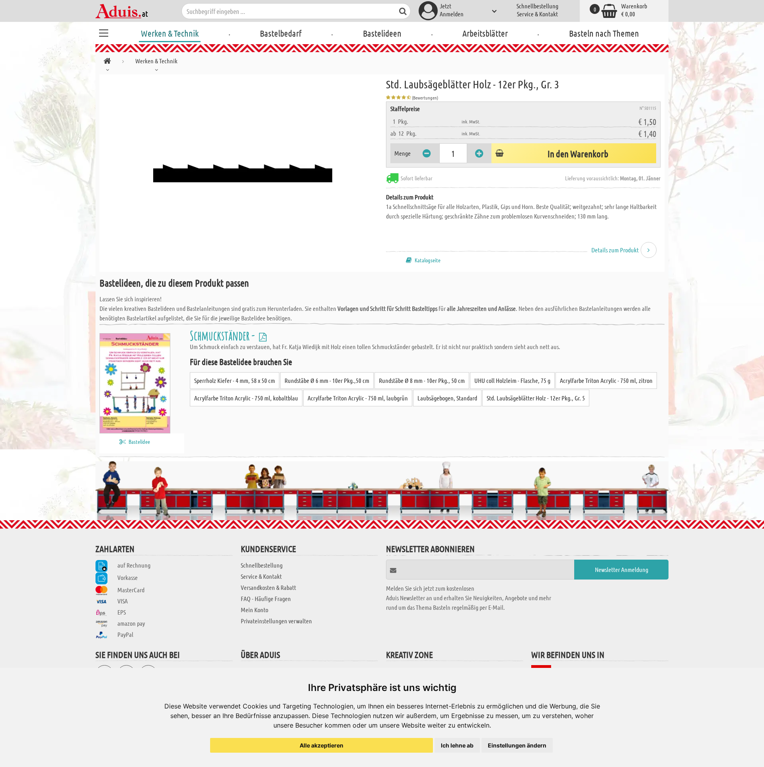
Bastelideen (382, 33)
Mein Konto (254, 609)
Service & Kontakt (537, 14)
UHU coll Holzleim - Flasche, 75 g (512, 380)
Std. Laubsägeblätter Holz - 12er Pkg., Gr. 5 (536, 398)
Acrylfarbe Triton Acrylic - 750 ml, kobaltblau (246, 398)
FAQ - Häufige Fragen (266, 598)
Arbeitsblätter (485, 33)
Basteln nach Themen (604, 33)
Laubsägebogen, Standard (447, 398)
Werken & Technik (170, 33)
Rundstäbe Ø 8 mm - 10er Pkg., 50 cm (422, 380)
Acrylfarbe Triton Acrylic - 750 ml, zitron (606, 380)
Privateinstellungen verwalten (276, 621)
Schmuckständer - (223, 335)
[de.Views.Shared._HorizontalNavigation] (107, 62)
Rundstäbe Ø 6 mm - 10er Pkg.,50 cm (327, 380)
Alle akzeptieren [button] (321, 745)
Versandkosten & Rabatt (268, 587)
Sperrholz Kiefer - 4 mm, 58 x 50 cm (234, 380)
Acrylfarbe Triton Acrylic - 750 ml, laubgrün (358, 398)
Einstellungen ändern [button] (517, 745)
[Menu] (103, 32)
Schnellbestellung (537, 6)
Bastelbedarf (281, 33)
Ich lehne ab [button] (457, 745)
